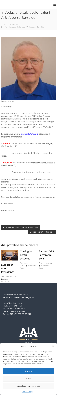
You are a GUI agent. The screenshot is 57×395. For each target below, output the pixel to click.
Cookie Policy (27, 392)
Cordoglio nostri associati (26, 255)
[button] (53, 346)
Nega (28, 378)
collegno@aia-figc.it (18, 311)
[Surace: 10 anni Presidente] (9, 255)
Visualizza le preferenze (28, 386)
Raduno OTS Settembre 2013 (46, 255)
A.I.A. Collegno (17, 24)
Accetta (28, 371)
